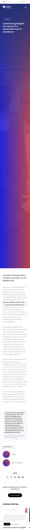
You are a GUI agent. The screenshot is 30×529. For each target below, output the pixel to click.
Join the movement (15, 495)
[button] (7, 477)
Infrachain (6, 302)
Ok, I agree (7, 524)
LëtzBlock (12, 302)
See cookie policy (15, 524)
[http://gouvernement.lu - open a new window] (9, 2)
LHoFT (18, 302)
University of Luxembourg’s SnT (14, 304)
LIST (22, 302)
